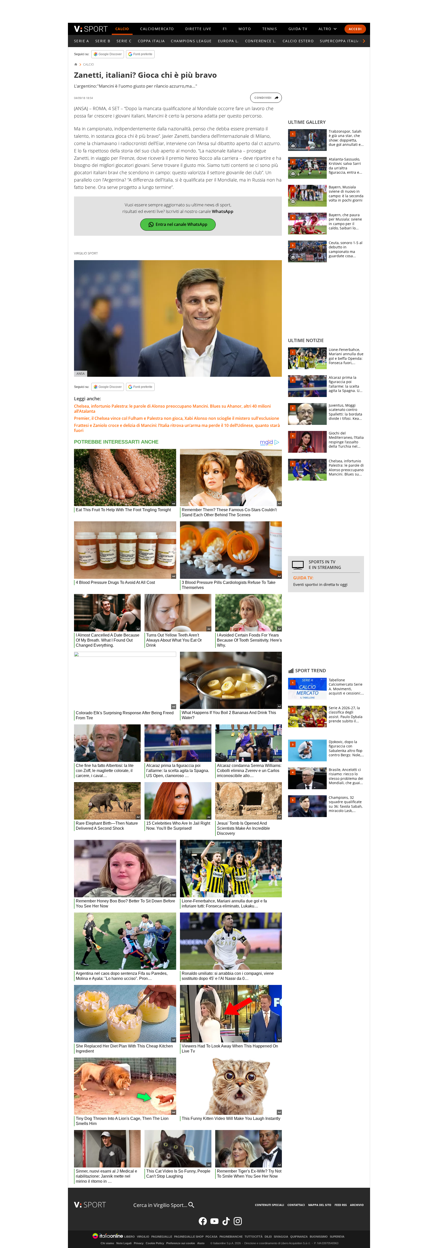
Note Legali (124, 1243)
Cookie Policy (155, 1243)
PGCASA (211, 1236)
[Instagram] (238, 1224)
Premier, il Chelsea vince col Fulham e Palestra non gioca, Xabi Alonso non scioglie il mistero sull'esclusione (176, 418)
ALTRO (325, 29)
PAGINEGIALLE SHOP (189, 1236)
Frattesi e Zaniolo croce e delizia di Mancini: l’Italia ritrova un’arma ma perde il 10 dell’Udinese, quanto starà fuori (177, 428)
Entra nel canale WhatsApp (181, 224)
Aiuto (201, 1243)
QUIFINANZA (299, 1236)
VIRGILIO (143, 1236)
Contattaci (296, 1205)
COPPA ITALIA (151, 41)
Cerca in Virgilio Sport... (160, 1205)
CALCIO (122, 29)
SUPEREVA (337, 1236)
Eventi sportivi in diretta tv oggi (320, 584)
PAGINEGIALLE (161, 1236)
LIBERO (129, 1236)
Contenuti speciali (269, 1205)
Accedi (355, 29)
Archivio (357, 1205)
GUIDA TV (297, 29)
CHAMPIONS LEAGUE (191, 41)
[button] (364, 41)
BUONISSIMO (319, 1236)
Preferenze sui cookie (180, 1243)
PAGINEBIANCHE (231, 1236)
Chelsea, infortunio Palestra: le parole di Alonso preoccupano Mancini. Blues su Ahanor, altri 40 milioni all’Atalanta (172, 408)
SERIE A (81, 41)
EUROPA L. (228, 41)
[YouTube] (214, 1224)
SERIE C (124, 41)
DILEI (268, 1236)
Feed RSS (341, 1205)
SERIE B (103, 41)
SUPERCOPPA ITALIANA (343, 41)
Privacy (138, 1243)
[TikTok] (226, 1224)
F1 (225, 29)
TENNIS (269, 29)
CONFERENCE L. (261, 41)
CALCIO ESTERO (298, 41)
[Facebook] (203, 1224)
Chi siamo (107, 1243)
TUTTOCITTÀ (254, 1236)
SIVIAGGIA (281, 1236)
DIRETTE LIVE (198, 29)
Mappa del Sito (319, 1205)
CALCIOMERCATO (157, 29)
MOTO (245, 29)
